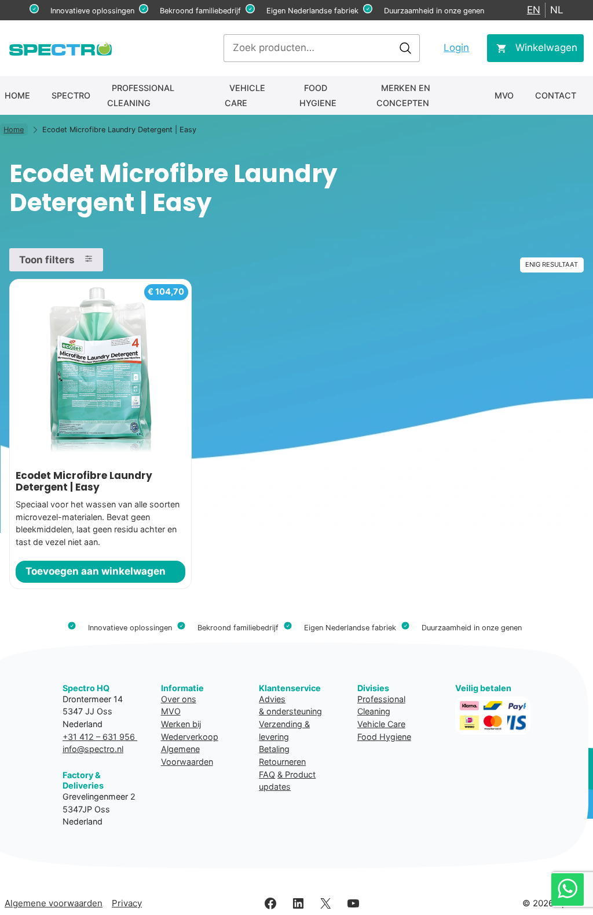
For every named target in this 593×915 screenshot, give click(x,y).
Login (456, 47)
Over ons (178, 699)
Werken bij (181, 724)
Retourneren (282, 762)
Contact (555, 95)
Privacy (127, 903)
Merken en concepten (403, 95)
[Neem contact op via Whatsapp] (567, 889)
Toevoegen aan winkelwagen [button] (95, 571)
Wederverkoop (189, 737)
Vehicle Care (245, 95)
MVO (504, 95)
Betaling (274, 749)
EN (533, 10)
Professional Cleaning (140, 95)
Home (17, 95)
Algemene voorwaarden (54, 903)
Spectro (71, 95)
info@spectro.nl (93, 749)
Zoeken (405, 48)
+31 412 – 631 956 (100, 737)
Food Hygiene (317, 95)
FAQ (267, 774)
